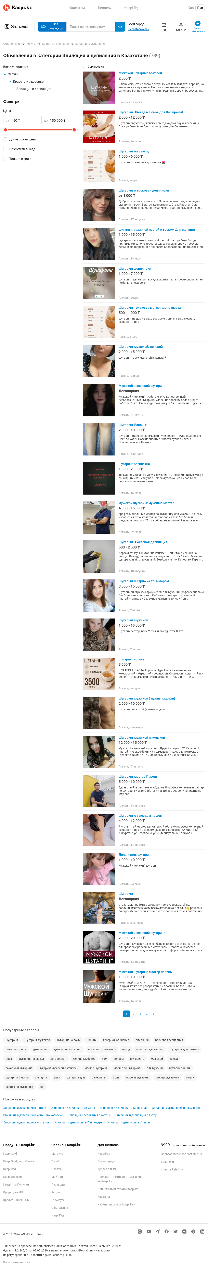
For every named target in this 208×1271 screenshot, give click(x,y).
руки (57, 1077)
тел (42, 1086)
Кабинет (181, 29)
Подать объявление (198, 30)
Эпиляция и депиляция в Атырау (129, 1122)
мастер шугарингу (168, 1077)
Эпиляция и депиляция (33, 89)
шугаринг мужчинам (102, 1049)
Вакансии (167, 1161)
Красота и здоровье (28, 81)
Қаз (191, 8)
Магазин (57, 1153)
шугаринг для (76, 1077)
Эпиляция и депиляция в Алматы (73, 1107)
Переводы (58, 1184)
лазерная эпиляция (116, 1040)
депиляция (40, 1049)
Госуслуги (58, 1200)
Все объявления (15, 67)
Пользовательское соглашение (182, 1154)
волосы (119, 1058)
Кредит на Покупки (16, 1184)
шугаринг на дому (68, 1040)
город (126, 1049)
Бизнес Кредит (107, 1161)
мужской (157, 1058)
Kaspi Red (9, 1169)
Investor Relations (172, 1169)
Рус (200, 8)
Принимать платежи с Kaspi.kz (118, 1189)
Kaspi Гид (57, 1215)
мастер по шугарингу (20, 1086)
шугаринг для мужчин (184, 1049)
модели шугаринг (137, 1077)
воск (9, 1058)
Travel (55, 1161)
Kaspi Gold (10, 1153)
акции (190, 1077)
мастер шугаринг (96, 1068)
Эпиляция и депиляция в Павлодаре (78, 1122)
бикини (91, 1040)
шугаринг (12, 1040)
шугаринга (137, 1058)
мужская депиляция (149, 1049)
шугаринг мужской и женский (58, 1068)
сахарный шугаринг (19, 1068)
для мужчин (155, 1068)
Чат (164, 29)
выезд (173, 1058)
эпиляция (142, 1040)
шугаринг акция (180, 1068)
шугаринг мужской (37, 1040)
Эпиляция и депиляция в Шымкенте (176, 1107)
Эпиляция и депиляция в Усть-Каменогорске (33, 1115)
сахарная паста (16, 1049)
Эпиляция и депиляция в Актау (136, 1115)
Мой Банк (57, 1176)
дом (104, 1058)
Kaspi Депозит (12, 1176)
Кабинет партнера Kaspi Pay (116, 1204)
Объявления (20, 26)
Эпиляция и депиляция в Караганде (123, 1107)
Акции (55, 1192)
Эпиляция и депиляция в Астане (24, 1107)
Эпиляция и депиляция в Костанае (26, 1122)
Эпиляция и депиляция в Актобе (89, 1115)
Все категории (55, 26)
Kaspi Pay (104, 1153)
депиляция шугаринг (68, 1049)
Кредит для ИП (13, 1192)
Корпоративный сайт (17, 1262)
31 (154, 1013)
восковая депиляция (169, 1040)
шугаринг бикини (17, 1077)
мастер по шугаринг (127, 1068)
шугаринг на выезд (31, 1058)
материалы (98, 1077)
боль (116, 1077)
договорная (58, 1058)
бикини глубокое (84, 1058)
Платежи (57, 1169)
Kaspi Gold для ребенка (18, 1161)
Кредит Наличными (16, 1200)
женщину (41, 1077)
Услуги (13, 74)
